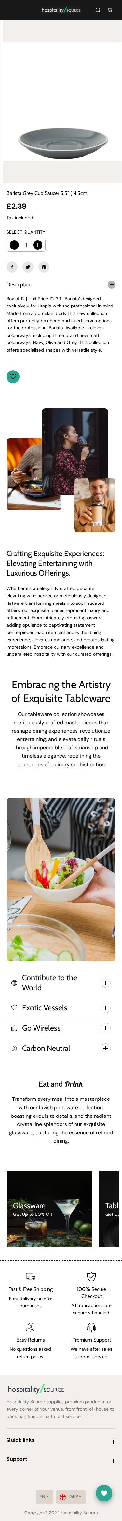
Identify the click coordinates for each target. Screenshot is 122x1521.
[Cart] (109, 10)
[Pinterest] (43, 267)
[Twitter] (28, 267)
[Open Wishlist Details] (104, 1493)
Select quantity (26, 232)
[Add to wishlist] (13, 376)
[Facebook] (12, 267)
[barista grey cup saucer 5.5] (62, 101)
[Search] (98, 10)
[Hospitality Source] (61, 10)
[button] (10, 10)
